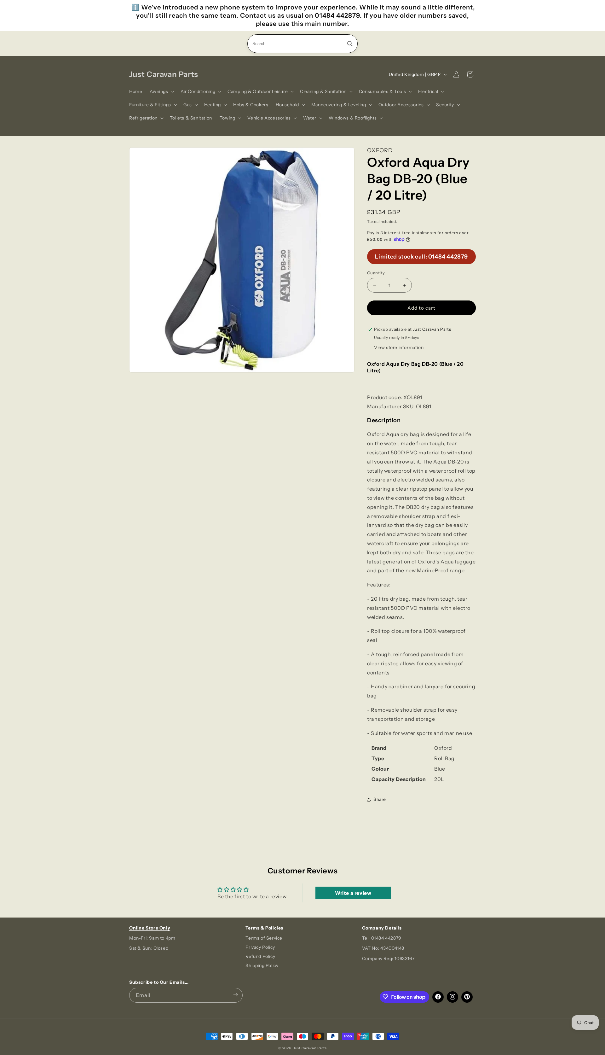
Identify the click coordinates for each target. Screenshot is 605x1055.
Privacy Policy (260, 947)
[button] (161, 91)
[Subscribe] (235, 995)
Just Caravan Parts (310, 1048)
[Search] (350, 44)
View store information (399, 347)
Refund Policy (260, 956)
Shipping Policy (261, 965)
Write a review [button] (353, 893)
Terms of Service (263, 938)
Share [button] (379, 799)
